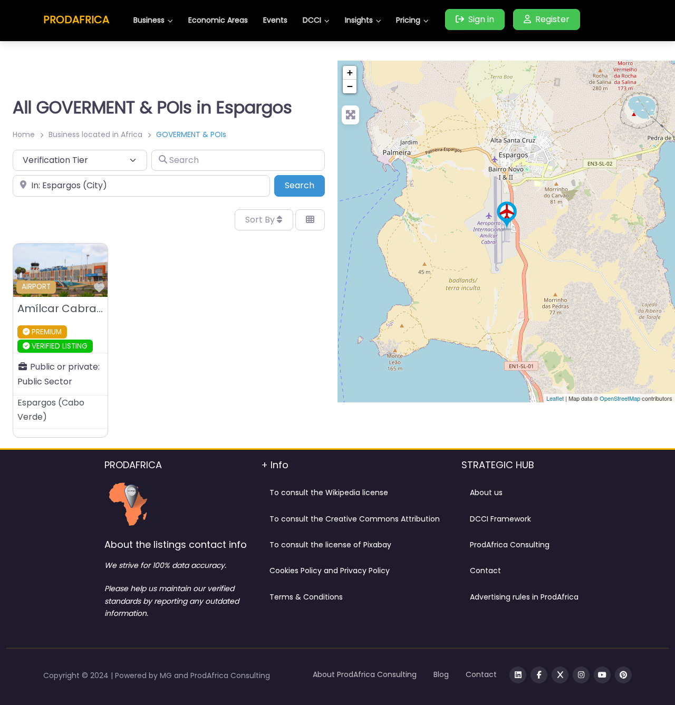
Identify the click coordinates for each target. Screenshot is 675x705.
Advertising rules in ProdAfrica (524, 597)
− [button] (350, 86)
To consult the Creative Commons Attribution (354, 519)
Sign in (481, 19)
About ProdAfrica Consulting (365, 674)
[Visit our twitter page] (560, 675)
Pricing (408, 20)
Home (24, 134)
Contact (485, 570)
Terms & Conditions (306, 597)
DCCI (312, 20)
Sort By (261, 220)
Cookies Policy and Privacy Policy (329, 570)
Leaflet (555, 398)
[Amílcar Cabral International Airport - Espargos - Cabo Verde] (507, 215)
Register (552, 19)
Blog (441, 674)
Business (149, 20)
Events (275, 20)
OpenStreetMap (620, 398)
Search (305, 185)
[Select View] (310, 219)
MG (167, 675)
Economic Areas (218, 20)
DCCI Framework (500, 519)
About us (486, 492)
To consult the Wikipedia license (328, 492)
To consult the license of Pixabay (330, 544)
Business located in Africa (95, 134)
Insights (359, 20)
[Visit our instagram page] (581, 675)
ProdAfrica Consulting (509, 544)
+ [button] (350, 72)
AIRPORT (36, 287)
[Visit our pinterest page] (623, 675)
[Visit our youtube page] (602, 675)
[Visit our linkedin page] (517, 675)
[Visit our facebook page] (539, 675)
